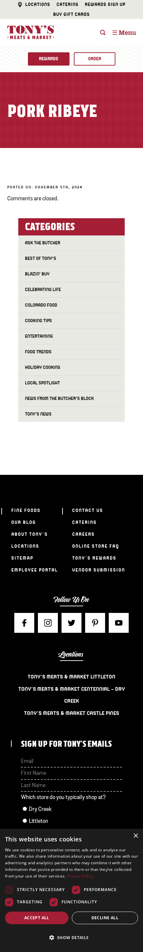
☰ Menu (124, 33)
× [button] (135, 835)
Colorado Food (41, 305)
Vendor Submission (98, 570)
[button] (71, 937)
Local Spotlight (42, 383)
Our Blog (23, 522)
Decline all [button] (104, 918)
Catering (67, 4)
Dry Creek (40, 809)
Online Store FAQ (95, 546)
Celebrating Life (43, 289)
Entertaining (39, 336)
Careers (83, 534)
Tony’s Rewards (94, 558)
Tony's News (38, 414)
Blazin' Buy (37, 274)
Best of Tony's (40, 258)
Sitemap (22, 558)
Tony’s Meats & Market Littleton (71, 677)
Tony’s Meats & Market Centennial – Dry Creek (71, 695)
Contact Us (87, 510)
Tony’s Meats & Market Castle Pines (71, 713)
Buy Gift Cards (71, 14)
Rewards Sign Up (105, 4)
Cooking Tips (38, 321)
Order (94, 59)
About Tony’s (29, 534)
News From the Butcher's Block (59, 398)
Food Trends (38, 352)
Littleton (38, 821)
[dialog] (71, 890)
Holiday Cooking (42, 367)
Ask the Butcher (42, 243)
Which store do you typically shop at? (63, 797)
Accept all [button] (36, 918)
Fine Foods (26, 510)
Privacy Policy (80, 876)
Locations (37, 4)
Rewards (48, 59)
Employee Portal (34, 570)
